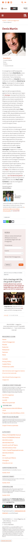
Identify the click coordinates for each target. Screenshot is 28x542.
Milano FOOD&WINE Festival (11, 435)
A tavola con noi (7, 463)
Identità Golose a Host (9, 448)
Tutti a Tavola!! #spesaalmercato (12, 450)
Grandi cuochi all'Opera (10, 445)
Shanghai (5, 460)
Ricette (4, 344)
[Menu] (3, 15)
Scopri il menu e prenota (10, 425)
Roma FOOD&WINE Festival (11, 437)
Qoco (4, 455)
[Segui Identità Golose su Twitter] (8, 2)
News (4, 355)
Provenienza (8, 245)
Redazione (5, 350)
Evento (7, 251)
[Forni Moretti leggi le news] (14, 8)
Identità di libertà (8, 453)
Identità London (7, 440)
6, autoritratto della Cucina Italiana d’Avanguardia (14, 209)
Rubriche (5, 347)
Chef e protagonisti (13, 20)
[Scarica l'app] (7, 506)
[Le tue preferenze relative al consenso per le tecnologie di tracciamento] (1, 406)
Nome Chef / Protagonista (12, 257)
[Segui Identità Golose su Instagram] (6, 2)
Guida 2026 (6, 473)
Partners (5, 352)
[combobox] (14, 259)
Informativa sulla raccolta (6, 540)
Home (4, 20)
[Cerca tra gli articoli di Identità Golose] (22, 2)
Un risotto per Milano (9, 458)
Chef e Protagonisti (8, 342)
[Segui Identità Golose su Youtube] (11, 2)
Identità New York (8, 442)
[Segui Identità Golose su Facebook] (3, 2)
